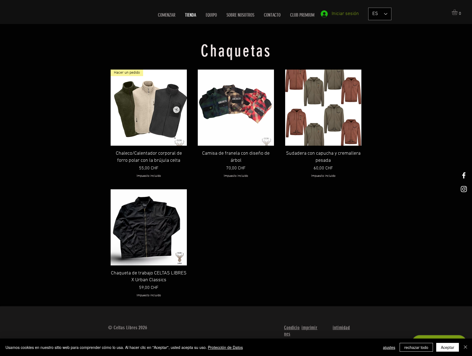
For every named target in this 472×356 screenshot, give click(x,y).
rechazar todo (416, 347)
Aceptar (447, 347)
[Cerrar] (465, 347)
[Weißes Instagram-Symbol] (464, 189)
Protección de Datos (225, 347)
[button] (458, 12)
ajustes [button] (389, 347)
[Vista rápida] (236, 108)
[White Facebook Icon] (464, 175)
